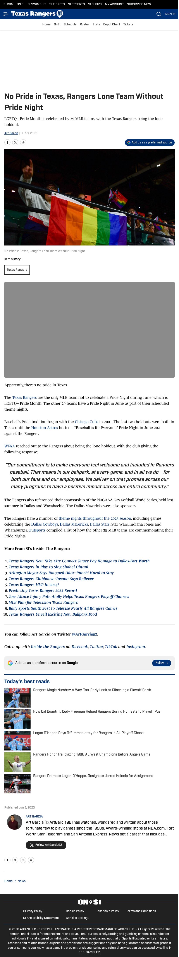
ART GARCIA (34, 816)
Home (46, 24)
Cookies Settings (77, 918)
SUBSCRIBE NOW (139, 4)
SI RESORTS (76, 4)
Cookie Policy (75, 911)
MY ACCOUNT (114, 4)
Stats (96, 24)
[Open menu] (6, 14)
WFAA (9, 446)
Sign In (170, 14)
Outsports (37, 530)
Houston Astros (44, 428)
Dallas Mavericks (74, 524)
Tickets (128, 24)
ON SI (20, 4)
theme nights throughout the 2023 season (95, 518)
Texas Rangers (17, 270)
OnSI (57, 24)
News (22, 881)
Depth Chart (111, 24)
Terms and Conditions (141, 911)
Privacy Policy (32, 911)
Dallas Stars (100, 524)
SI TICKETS (57, 4)
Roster (84, 24)
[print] (31, 860)
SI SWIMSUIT (37, 4)
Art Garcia (11, 133)
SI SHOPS (95, 4)
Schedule (70, 24)
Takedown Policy (107, 911)
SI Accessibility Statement (41, 918)
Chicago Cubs (86, 422)
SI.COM (8, 4)
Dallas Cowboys (44, 524)
